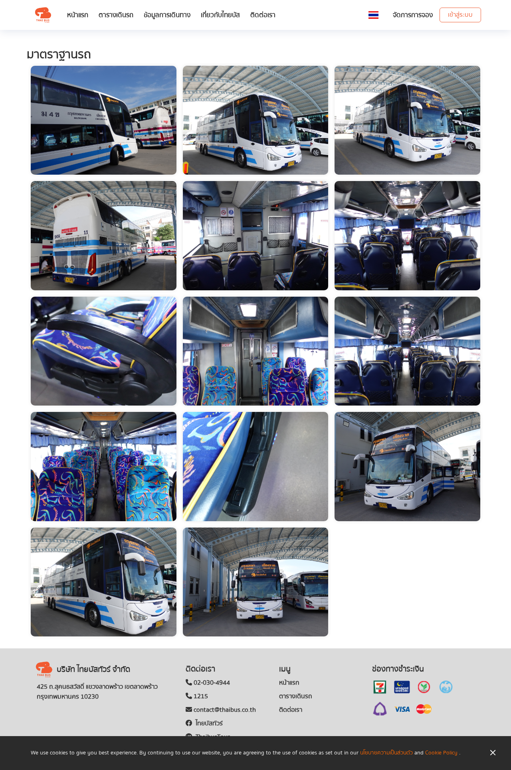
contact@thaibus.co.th (224, 710)
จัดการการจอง (413, 15)
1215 (200, 696)
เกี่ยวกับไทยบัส (220, 15)
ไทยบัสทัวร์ (208, 723)
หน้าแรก (77, 15)
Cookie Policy (441, 752)
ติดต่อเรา (262, 15)
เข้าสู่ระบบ (460, 15)
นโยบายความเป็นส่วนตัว (386, 752)
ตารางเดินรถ (116, 15)
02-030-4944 (211, 682)
